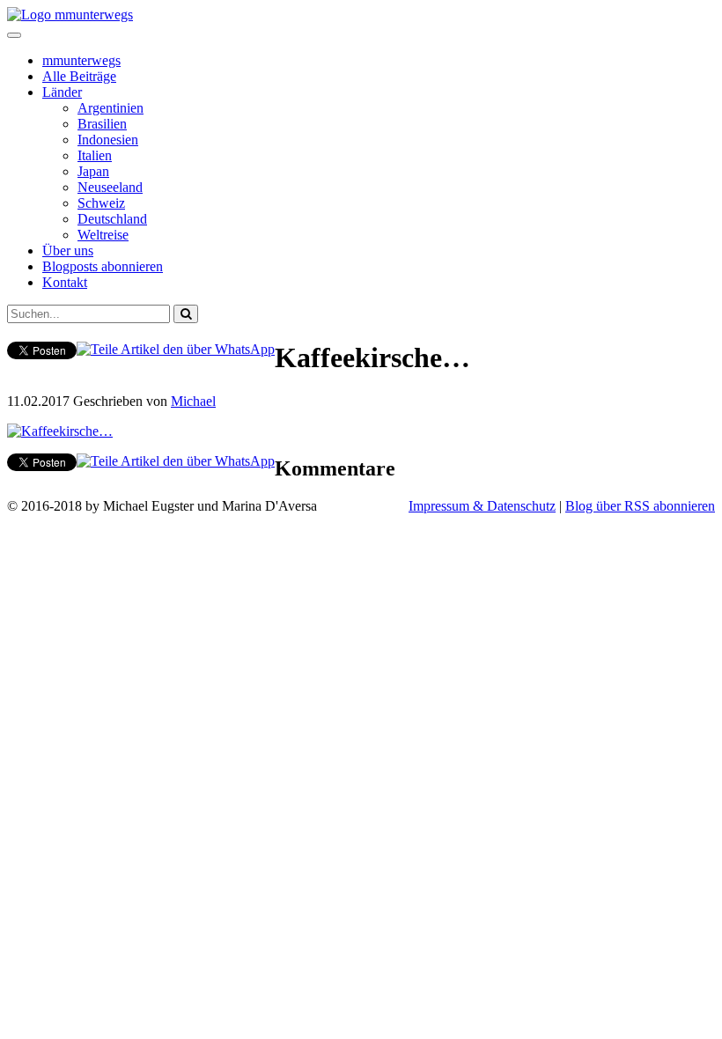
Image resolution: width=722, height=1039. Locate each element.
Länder (62, 92)
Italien (94, 155)
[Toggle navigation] (14, 35)
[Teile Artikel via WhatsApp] (176, 349)
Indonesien (107, 139)
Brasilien (102, 123)
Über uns (67, 250)
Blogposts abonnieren (102, 266)
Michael (193, 401)
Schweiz (101, 202)
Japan (93, 171)
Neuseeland (110, 187)
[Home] (70, 14)
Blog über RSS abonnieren (640, 505)
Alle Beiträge (79, 76)
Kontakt (64, 282)
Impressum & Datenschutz (482, 505)
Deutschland (112, 218)
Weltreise (103, 234)
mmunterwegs (81, 60)
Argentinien (110, 107)
